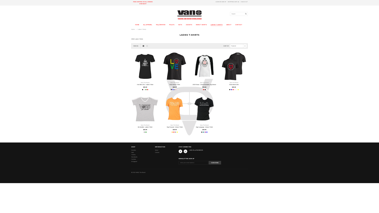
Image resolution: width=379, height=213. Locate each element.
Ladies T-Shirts (142, 29)
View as (135, 46)
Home (133, 29)
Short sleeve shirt (234, 84)
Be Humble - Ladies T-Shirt (145, 127)
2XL (151, 75)
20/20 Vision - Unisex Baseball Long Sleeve (204, 84)
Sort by (226, 46)
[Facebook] (180, 151)
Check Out (244, 1)
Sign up (223, 1)
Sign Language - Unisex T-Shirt (204, 127)
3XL (181, 75)
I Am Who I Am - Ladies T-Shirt (145, 84)
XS (136, 75)
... (183, 75)
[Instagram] (185, 151)
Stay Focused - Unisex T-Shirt (175, 127)
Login (217, 1)
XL (148, 75)
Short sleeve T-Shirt (174, 84)
